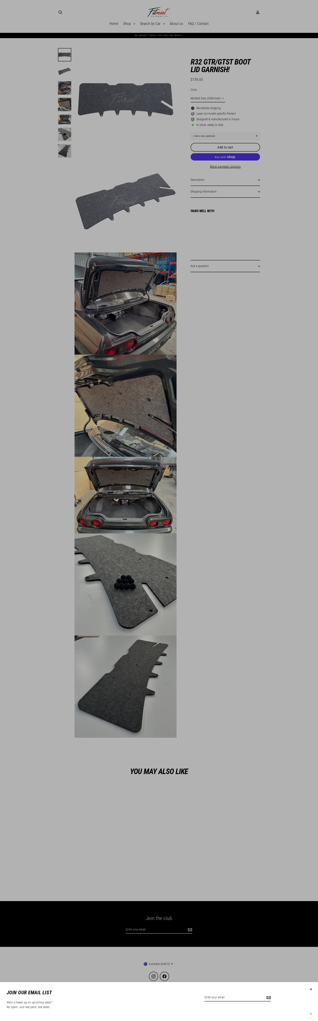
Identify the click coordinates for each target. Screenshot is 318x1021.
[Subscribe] (268, 997)
